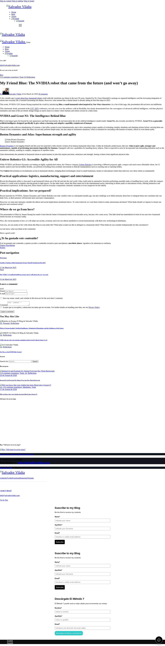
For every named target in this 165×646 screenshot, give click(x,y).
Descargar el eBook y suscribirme (69, 633)
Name (2, 291)
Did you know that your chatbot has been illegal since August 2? (18, 394)
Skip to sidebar (17, 1)
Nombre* (58, 608)
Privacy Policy (94, 307)
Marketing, (27, 387)
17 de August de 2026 (8, 389)
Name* (57, 517)
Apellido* (58, 525)
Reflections (30, 77)
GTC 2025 (34, 109)
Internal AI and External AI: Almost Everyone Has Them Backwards (20, 380)
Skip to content (5, 1)
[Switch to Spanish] (20, 21)
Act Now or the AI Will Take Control (11, 352)
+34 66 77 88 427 (6, 491)
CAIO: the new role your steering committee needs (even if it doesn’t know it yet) (23, 340)
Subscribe (60, 542)
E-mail (2, 294)
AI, (26, 373)
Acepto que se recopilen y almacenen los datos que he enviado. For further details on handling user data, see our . (51, 307)
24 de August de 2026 (8, 375)
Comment (3, 305)
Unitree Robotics (85, 165)
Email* (57, 533)
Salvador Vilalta (6, 468)
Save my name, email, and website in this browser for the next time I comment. (33, 298)
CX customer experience (9, 77)
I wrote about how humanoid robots (28, 98)
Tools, (22, 373)
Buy (1, 75)
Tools (21, 77)
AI (25, 77)
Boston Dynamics (7, 146)
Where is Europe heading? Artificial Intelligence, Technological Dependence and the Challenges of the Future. (32, 328)
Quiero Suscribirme (7, 245)
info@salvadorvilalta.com (10, 65)
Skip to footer (29, 1)
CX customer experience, (10, 373)
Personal (6, 323)
